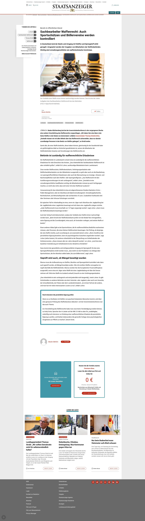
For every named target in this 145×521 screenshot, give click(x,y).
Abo (118, 12)
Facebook (93, 482)
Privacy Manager (31, 513)
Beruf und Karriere (42, 14)
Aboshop (92, 2)
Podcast (28, 504)
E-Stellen (48, 2)
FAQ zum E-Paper (31, 507)
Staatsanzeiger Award (39, 2)
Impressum (29, 488)
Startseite (34, 14)
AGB (27, 481)
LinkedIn (113, 482)
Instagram (101, 482)
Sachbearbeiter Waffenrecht (26, 35)
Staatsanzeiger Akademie (76, 2)
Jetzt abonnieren (89, 393)
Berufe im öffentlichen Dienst (55, 14)
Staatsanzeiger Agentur (63, 2)
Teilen (98, 111)
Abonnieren (56, 385)
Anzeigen (86, 2)
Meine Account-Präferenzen (29, 53)
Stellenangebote (63, 491)
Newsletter (98, 2)
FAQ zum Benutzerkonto (33, 510)
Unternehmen (29, 2)
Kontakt (104, 2)
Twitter (97, 482)
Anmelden (116, 5)
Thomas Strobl (29, 38)
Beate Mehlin (46, 112)
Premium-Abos (89, 368)
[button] (3, 517)
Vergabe (54, 2)
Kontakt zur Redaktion (32, 494)
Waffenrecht (30, 41)
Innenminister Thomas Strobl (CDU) (87, 136)
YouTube (105, 482)
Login (27, 491)
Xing (109, 482)
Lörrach (31, 32)
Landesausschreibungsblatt (67, 507)
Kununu (117, 482)
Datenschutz (30, 484)
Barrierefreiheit (63, 484)
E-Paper (112, 12)
